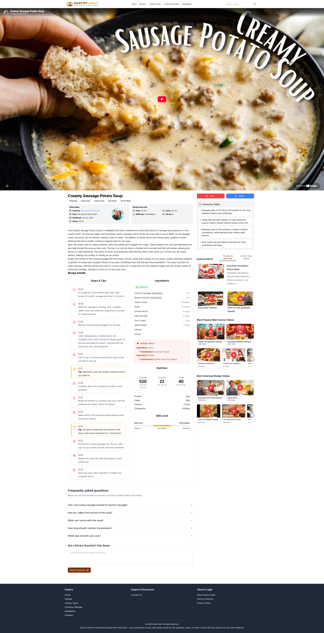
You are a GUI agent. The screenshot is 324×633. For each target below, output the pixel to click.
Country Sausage (148, 293)
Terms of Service (205, 599)
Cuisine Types (155, 4)
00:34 (80, 303)
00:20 (80, 289)
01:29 (80, 354)
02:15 (80, 440)
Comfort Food (99, 201)
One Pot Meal (125, 201)
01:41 (80, 368)
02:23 (80, 455)
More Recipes (157, 293)
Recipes (142, 4)
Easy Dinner (112, 201)
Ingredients (187, 4)
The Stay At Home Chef (90, 211)
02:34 (80, 469)
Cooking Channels (171, 4)
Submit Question (78, 570)
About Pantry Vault (206, 595)
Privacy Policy (204, 603)
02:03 (80, 411)
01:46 (80, 383)
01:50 (80, 397)
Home (134, 4)
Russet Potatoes (147, 297)
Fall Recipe (73, 201)
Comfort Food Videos (246, 257)
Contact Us (136, 595)
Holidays (69, 615)
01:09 (80, 332)
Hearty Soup (85, 201)
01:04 (80, 321)
